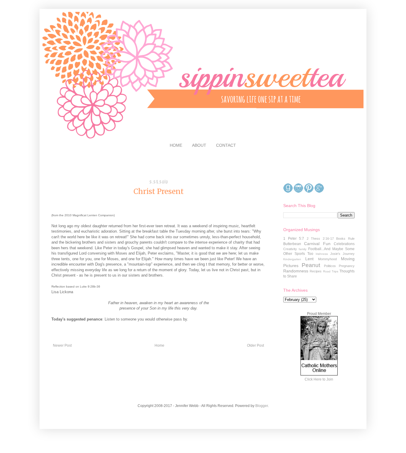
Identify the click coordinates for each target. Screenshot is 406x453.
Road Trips (330, 271)
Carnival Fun (317, 243)
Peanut (311, 265)
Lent (309, 258)
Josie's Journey (342, 253)
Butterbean (292, 244)
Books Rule (345, 238)
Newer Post (62, 345)
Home (159, 345)
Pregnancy (347, 266)
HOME (176, 145)
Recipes (316, 271)
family (302, 249)
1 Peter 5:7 (293, 238)
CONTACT (226, 145)
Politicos (330, 266)
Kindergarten (292, 259)
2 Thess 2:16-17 (320, 238)
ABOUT (199, 145)
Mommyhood (327, 259)
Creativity (290, 249)
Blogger (261, 406)
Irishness (322, 253)
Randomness (295, 271)
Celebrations (344, 244)
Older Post (255, 345)
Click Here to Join (319, 379)
